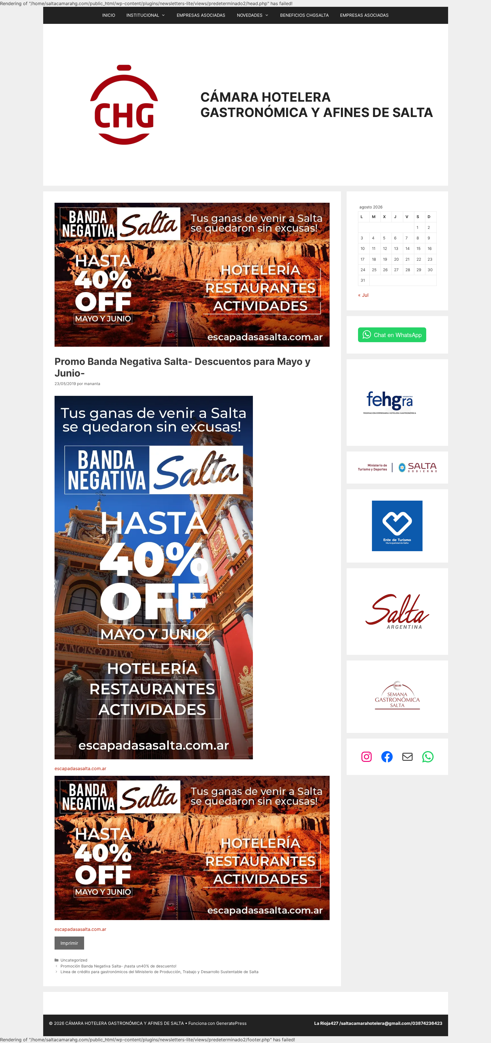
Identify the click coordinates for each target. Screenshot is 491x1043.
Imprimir (69, 943)
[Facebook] (387, 757)
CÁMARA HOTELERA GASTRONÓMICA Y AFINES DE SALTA (316, 104)
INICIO (108, 15)
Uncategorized (74, 960)
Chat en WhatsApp (398, 335)
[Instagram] (366, 757)
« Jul (363, 295)
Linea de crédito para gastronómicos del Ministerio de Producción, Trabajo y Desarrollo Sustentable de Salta (160, 971)
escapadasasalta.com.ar (80, 768)
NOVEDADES (250, 15)
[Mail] (407, 757)
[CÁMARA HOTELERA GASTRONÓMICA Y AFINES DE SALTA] (124, 104)
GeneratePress (231, 1023)
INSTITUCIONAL (142, 15)
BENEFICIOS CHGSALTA (304, 15)
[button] (165, 15)
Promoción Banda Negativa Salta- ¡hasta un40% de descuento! (118, 966)
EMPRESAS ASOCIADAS (201, 15)
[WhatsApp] (428, 757)
